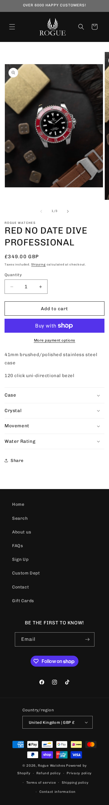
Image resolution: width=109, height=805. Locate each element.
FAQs (17, 545)
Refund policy (48, 773)
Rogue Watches (51, 766)
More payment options (54, 340)
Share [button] (17, 460)
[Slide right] (67, 211)
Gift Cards (23, 600)
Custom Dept (26, 573)
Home (18, 504)
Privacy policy (79, 773)
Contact (20, 587)
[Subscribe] (87, 639)
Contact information (57, 792)
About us (21, 532)
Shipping (38, 264)
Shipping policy (75, 783)
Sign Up (20, 559)
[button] (12, 26)
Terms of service (41, 783)
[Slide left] (41, 211)
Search (20, 518)
